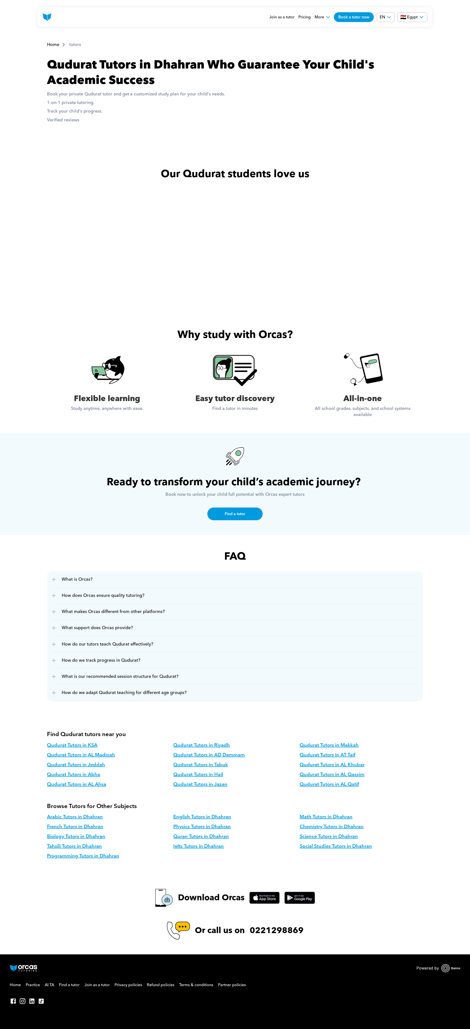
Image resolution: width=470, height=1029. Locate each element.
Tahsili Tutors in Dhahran (74, 846)
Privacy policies (128, 985)
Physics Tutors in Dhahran (202, 826)
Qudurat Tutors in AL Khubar (332, 765)
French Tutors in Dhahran (75, 826)
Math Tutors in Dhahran (326, 817)
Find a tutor (69, 985)
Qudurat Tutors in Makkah (329, 745)
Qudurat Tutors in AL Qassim (332, 774)
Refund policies (160, 985)
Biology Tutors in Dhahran (76, 836)
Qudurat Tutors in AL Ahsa (76, 784)
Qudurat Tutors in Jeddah (76, 765)
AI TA (49, 985)
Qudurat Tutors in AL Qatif (329, 784)
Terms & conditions (196, 985)
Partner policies (232, 985)
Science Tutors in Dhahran (329, 836)
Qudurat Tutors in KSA (72, 745)
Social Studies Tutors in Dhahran (336, 846)
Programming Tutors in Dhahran (83, 856)
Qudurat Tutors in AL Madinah (81, 755)
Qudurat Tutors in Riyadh (201, 745)
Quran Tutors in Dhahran (201, 836)
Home (53, 44)
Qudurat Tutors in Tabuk (200, 765)
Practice (33, 985)
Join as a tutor (281, 17)
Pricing (304, 17)
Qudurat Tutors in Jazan (200, 784)
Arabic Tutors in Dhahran (75, 817)
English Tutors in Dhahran (202, 817)
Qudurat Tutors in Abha (73, 774)
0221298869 (277, 930)
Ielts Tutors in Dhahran (198, 846)
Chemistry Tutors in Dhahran (332, 826)
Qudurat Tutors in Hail (198, 774)
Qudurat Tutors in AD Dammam (209, 755)
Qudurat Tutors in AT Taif (327, 755)
